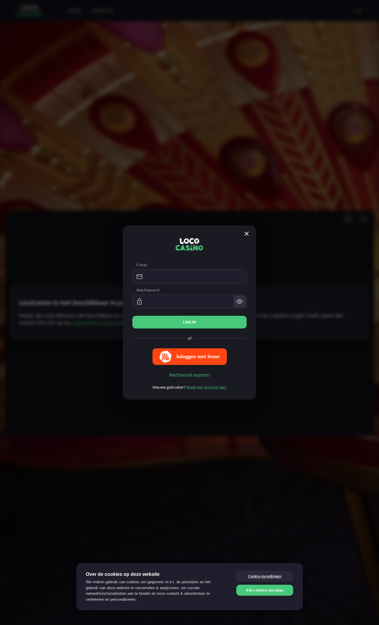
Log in (189, 322)
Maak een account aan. (206, 387)
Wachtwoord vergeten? (189, 374)
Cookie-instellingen (265, 576)
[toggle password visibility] (239, 301)
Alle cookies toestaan (264, 590)
